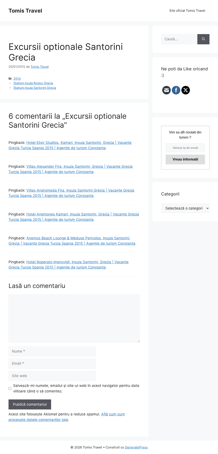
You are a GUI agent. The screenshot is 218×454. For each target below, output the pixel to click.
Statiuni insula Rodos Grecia (33, 83)
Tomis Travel (25, 10)
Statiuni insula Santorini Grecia (34, 88)
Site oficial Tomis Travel (187, 11)
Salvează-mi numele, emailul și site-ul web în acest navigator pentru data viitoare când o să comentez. (76, 388)
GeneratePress (136, 447)
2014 (17, 78)
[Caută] (203, 39)
